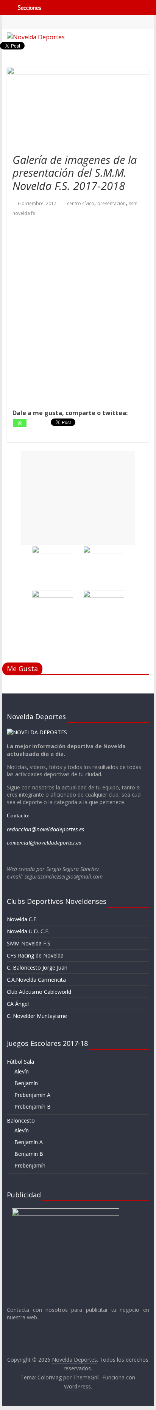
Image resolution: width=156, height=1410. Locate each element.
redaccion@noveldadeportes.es (45, 829)
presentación (111, 203)
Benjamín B (28, 1153)
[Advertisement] (78, 498)
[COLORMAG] (37, 732)
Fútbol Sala (20, 1061)
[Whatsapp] (20, 423)
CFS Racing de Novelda (35, 955)
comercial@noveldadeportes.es (44, 843)
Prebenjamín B (32, 1106)
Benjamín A (28, 1142)
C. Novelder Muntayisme (37, 1015)
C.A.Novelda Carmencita (36, 979)
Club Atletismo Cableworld (39, 991)
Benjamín (26, 1083)
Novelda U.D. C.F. (28, 931)
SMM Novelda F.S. (29, 943)
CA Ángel (18, 1003)
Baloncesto (21, 1120)
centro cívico (80, 203)
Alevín (21, 1071)
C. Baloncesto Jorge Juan (37, 967)
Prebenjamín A (32, 1094)
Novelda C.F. (22, 919)
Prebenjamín (29, 1165)
